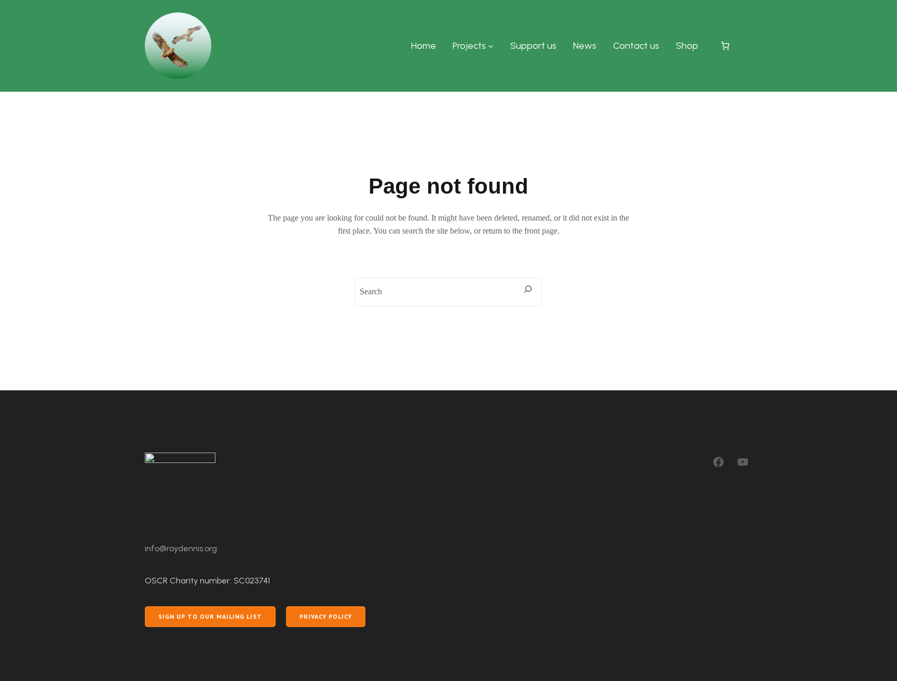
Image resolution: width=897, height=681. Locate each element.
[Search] (528, 289)
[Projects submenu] (491, 46)
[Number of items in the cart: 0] (725, 45)
